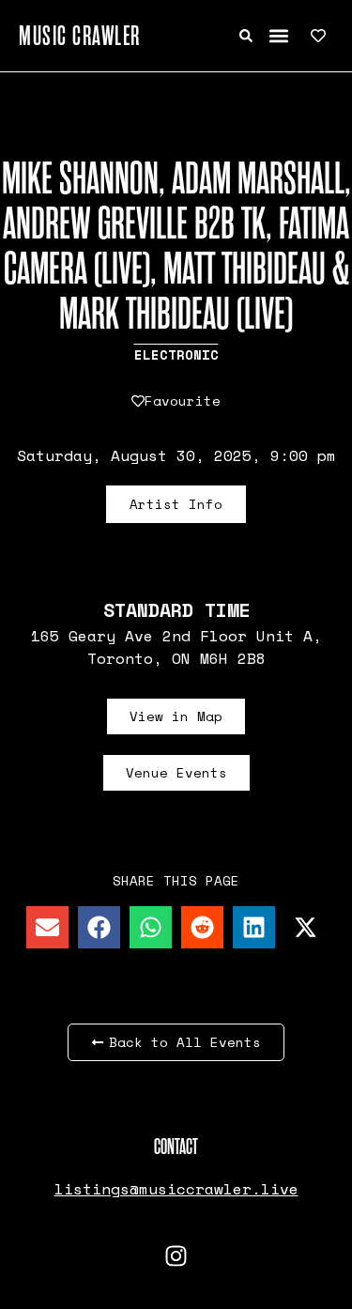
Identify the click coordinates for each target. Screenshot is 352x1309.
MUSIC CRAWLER (80, 36)
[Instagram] (176, 1255)
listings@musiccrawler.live (176, 1189)
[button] (278, 36)
